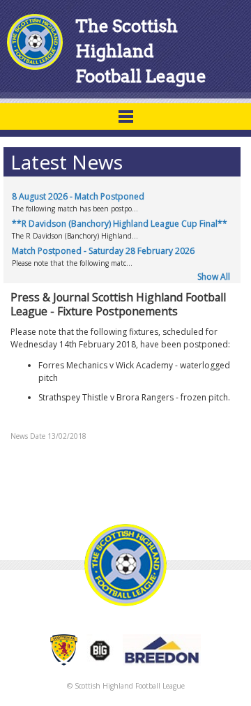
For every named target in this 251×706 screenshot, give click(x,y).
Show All (213, 277)
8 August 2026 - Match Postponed (78, 196)
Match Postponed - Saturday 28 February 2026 (103, 251)
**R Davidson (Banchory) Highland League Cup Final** (119, 224)
